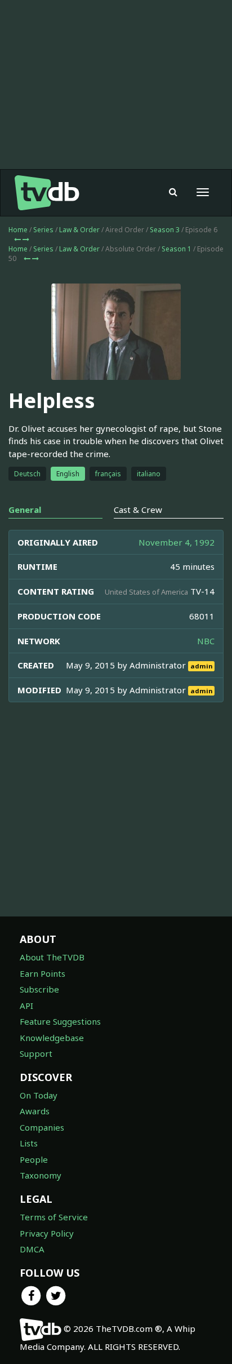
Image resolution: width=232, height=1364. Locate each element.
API (26, 1005)
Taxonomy (40, 1175)
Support (36, 1053)
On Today (38, 1095)
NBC (206, 640)
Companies (42, 1127)
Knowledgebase (52, 1037)
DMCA (32, 1249)
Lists (29, 1143)
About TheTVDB (52, 957)
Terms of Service (54, 1217)
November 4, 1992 (177, 542)
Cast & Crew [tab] (138, 509)
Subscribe (39, 989)
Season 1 (176, 249)
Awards (35, 1111)
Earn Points (42, 973)
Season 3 (165, 229)
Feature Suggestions (60, 1021)
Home (18, 229)
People (34, 1159)
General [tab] (24, 509)
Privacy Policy (47, 1233)
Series (43, 229)
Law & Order (79, 229)
